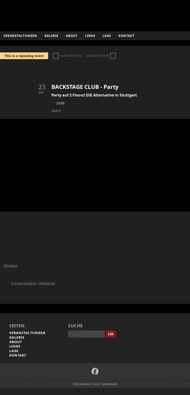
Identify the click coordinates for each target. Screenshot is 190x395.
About (72, 36)
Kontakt (126, 36)
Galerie (51, 36)
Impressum (109, 384)
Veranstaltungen (20, 36)
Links (90, 36)
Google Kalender (155, 283)
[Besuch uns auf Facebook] (95, 371)
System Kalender (121, 283)
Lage (107, 36)
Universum (95, 14)
